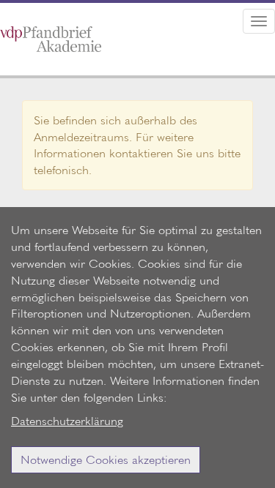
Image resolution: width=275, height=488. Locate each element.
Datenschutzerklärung (67, 420)
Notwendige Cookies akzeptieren (106, 459)
